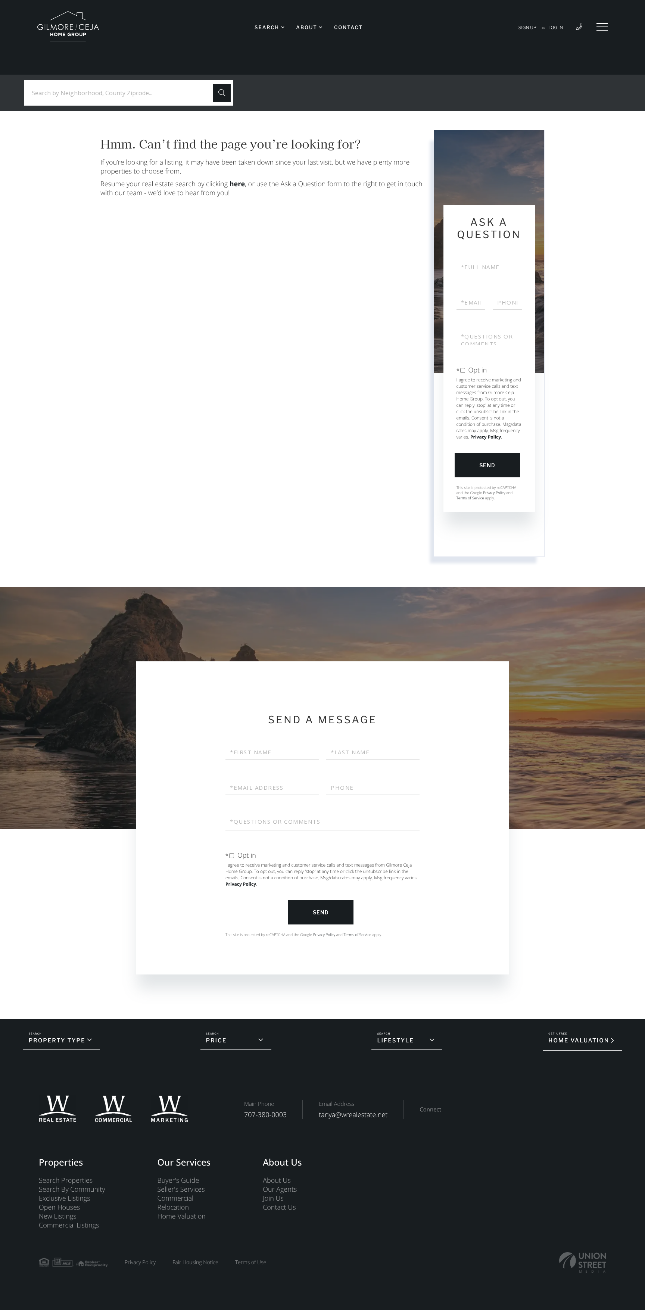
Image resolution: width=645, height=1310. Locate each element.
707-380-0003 (265, 1114)
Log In (555, 27)
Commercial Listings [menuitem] (69, 1225)
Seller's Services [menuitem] (181, 1189)
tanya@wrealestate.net (353, 1114)
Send (487, 465)
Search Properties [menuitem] (66, 1180)
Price (216, 1040)
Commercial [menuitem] (175, 1198)
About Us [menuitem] (277, 1180)
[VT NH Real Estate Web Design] (582, 1262)
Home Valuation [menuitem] (181, 1216)
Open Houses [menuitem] (59, 1207)
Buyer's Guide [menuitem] (178, 1180)
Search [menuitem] (267, 28)
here (237, 184)
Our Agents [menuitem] (280, 1189)
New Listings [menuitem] (58, 1216)
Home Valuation (578, 1040)
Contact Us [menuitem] (279, 1207)
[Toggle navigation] (602, 27)
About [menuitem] (306, 28)
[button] (222, 93)
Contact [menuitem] (348, 28)
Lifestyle (395, 1040)
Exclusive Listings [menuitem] (64, 1198)
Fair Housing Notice (195, 1262)
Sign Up (527, 27)
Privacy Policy (485, 437)
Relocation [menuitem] (173, 1207)
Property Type (57, 1040)
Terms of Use (250, 1262)
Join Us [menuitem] (273, 1198)
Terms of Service (470, 497)
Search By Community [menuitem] (72, 1189)
